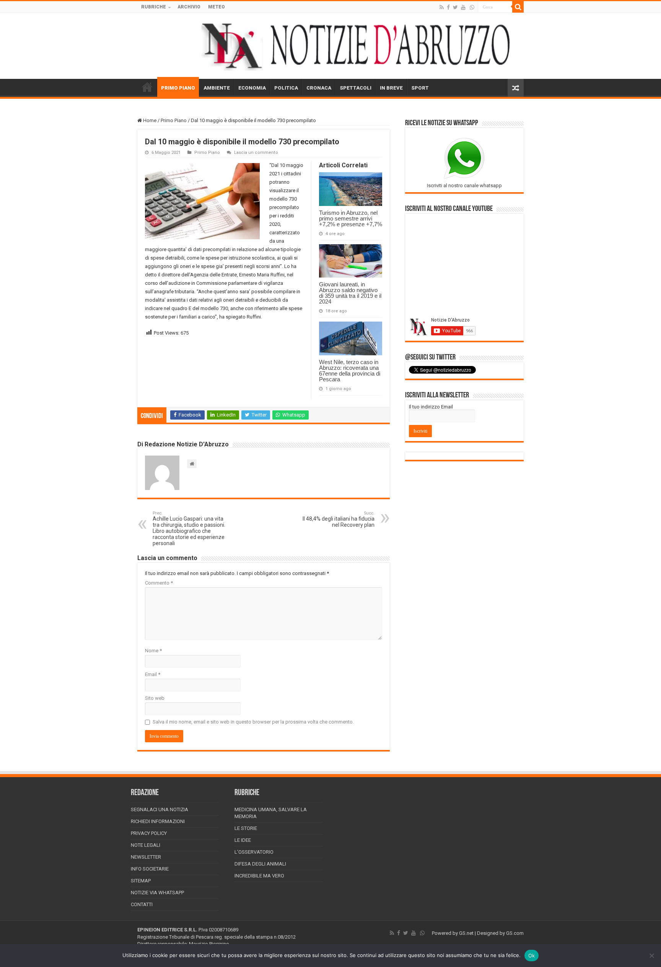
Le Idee (242, 840)
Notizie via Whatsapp (157, 892)
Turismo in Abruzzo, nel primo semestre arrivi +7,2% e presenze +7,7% (350, 218)
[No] (651, 955)
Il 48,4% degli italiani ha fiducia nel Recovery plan (338, 519)
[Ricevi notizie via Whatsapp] (472, 7)
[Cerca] (518, 7)
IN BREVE (391, 88)
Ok (531, 955)
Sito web (154, 698)
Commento (159, 583)
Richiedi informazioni (158, 821)
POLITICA (286, 88)
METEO (216, 7)
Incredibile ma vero (259, 876)
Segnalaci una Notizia (159, 809)
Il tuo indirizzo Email (431, 407)
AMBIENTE (217, 88)
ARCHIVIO (188, 7)
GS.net (466, 933)
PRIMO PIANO (178, 88)
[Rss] (441, 7)
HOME (147, 87)
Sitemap (141, 881)
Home (149, 120)
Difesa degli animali (260, 864)
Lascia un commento (256, 152)
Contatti (142, 904)
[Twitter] (455, 7)
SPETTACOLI (355, 88)
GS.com (515, 933)
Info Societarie (150, 869)
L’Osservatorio (254, 852)
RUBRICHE (153, 7)
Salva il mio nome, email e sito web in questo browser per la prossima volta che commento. (253, 722)
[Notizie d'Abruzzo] (330, 46)
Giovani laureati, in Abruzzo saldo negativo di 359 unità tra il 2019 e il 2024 (350, 293)
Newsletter (146, 857)
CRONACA (318, 88)
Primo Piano (174, 120)
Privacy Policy (149, 833)
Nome (153, 650)
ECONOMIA (252, 88)
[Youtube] (463, 7)
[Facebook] (448, 7)
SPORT (420, 88)
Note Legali (145, 845)
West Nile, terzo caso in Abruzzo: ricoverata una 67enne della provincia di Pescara (349, 370)
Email (152, 674)
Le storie (245, 828)
